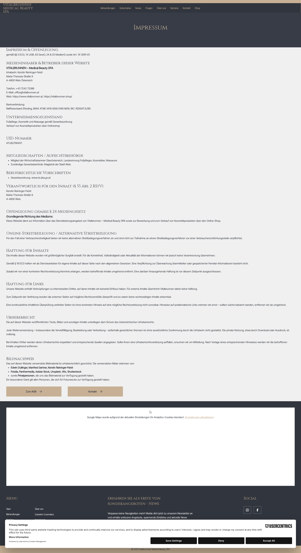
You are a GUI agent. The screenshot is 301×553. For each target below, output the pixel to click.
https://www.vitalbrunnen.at (28, 96)
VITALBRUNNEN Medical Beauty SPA (18, 8)
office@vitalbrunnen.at (26, 92)
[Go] (247, 510)
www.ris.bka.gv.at (40, 177)
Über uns (39, 509)
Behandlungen (13, 514)
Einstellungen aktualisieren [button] (199, 417)
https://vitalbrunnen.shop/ (58, 96)
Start (8, 509)
